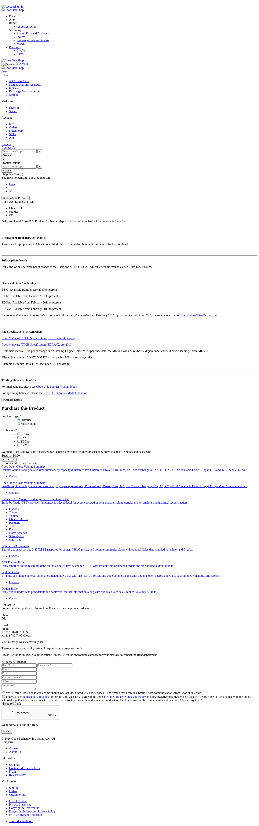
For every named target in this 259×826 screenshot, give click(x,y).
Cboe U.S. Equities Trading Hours (57, 386)
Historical (26, 420)
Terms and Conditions (35, 696)
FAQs (12, 771)
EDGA (24, 441)
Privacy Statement (20, 804)
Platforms (14, 47)
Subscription (28, 423)
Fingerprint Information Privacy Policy (32, 811)
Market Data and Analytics (33, 33)
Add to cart (9, 459)
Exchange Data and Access (33, 40)
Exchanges (8, 430)
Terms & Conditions (21, 821)
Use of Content (18, 801)
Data (12, 16)
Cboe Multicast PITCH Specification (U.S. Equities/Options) (38, 338)
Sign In (13, 787)
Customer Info (17, 794)
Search (7, 155)
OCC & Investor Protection (25, 814)
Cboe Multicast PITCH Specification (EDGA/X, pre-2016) (37, 344)
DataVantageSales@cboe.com (198, 315)
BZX (23, 437)
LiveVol (21, 50)
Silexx (20, 54)
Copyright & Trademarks (24, 808)
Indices (21, 36)
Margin (21, 43)
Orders (13, 791)
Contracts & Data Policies (24, 768)
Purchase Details (12, 399)
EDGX (24, 434)
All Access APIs (26, 26)
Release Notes (17, 775)
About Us (15, 751)
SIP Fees (14, 764)
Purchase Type (11, 416)
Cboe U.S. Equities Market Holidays (65, 393)
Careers (13, 748)
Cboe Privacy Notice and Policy (127, 696)
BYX (23, 445)
